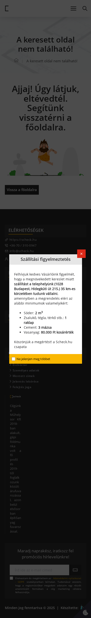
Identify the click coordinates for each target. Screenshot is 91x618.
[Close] (81, 253)
